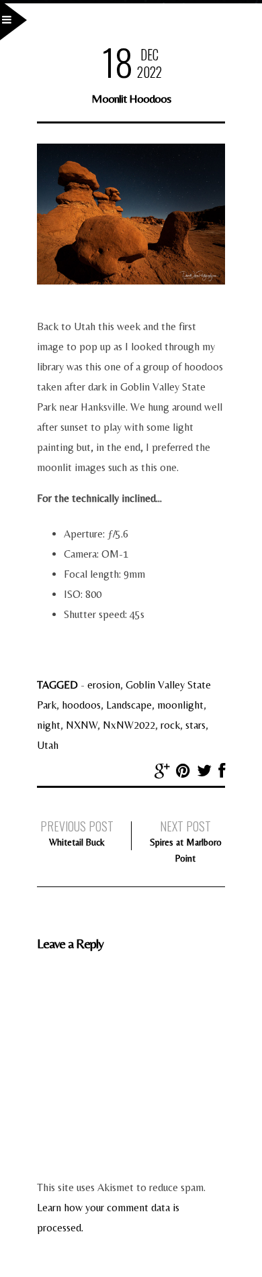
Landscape (129, 705)
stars (195, 725)
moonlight (180, 705)
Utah (47, 745)
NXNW (81, 725)
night (48, 725)
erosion (103, 684)
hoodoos (81, 705)
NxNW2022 (129, 725)
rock (170, 725)
